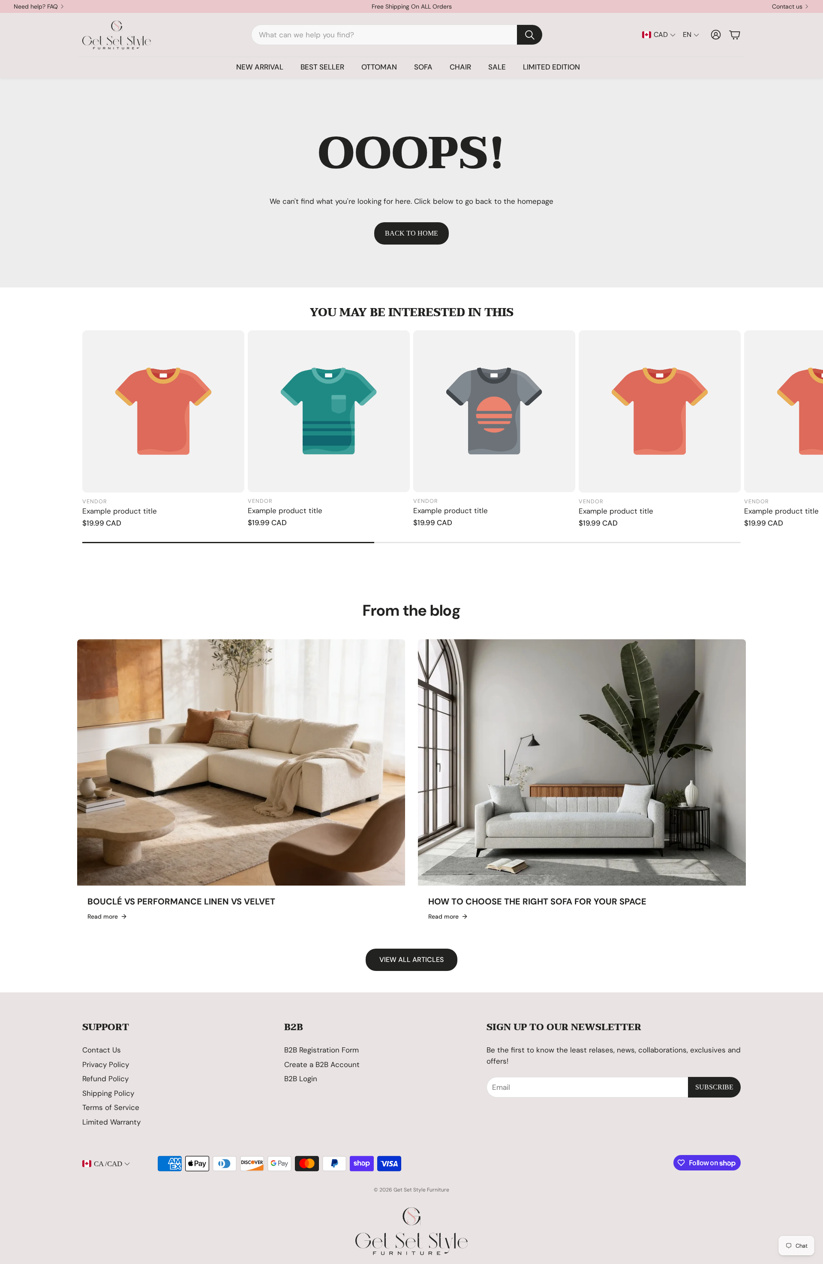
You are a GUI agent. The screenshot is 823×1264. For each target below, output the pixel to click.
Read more (102, 916)
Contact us (787, 6)
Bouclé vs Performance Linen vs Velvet (181, 901)
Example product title (119, 511)
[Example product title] (163, 411)
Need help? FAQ (36, 6)
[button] (397, 35)
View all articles (411, 959)
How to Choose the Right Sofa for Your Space (537, 901)
